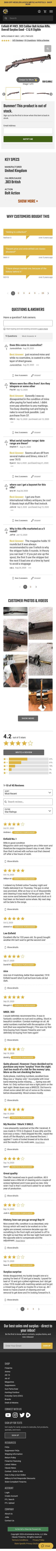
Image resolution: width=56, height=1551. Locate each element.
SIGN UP (15, 1435)
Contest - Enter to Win (14, 1471)
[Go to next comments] (48, 293)
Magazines (9, 1382)
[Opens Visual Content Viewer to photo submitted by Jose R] (41, 623)
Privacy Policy (38, 1540)
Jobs (7, 1517)
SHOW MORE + (28, 201)
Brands (8, 1399)
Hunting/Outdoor (12, 1392)
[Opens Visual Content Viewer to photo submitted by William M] (15, 611)
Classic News (10, 1468)
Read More (40, 1142)
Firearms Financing (13, 1461)
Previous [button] (6, 95)
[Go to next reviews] (38, 1309)
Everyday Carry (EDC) (14, 1396)
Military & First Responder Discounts (20, 1478)
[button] (28, 759)
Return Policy (10, 1457)
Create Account (11, 1496)
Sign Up (47, 1346)
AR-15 (7, 1375)
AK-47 (7, 1378)
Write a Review (43, 40)
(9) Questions (30, 40)
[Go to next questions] (36, 587)
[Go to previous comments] (7, 293)
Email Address (9, 126)
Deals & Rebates (11, 1403)
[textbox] (28, 323)
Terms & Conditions (20, 1540)
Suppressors (10, 1385)
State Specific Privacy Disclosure (28, 1543)
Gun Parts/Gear (11, 1389)
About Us (9, 1514)
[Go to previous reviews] (17, 1309)
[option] (28, 62)
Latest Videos (10, 1464)
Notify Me (28, 139)
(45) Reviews (17, 40)
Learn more (43, 329)
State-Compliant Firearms (15, 1482)
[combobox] (28, 18)
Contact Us (9, 1520)
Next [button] (53, 95)
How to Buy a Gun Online (15, 1475)
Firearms (8, 1368)
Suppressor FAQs (12, 1450)
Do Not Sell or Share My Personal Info (28, 1529)
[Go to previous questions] (19, 587)
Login (7, 1492)
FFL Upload (9, 1503)
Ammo (7, 1371)
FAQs (7, 1447)
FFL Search (9, 1499)
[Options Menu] (37, 365)
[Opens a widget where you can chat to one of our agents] (45, 1546)
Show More (28, 718)
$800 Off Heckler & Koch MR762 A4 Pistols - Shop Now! (28, 3)
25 (43, 293)
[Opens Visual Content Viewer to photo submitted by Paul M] (41, 695)
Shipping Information (14, 1454)
